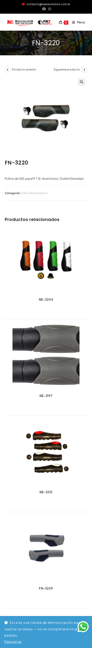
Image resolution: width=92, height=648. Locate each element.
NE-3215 (46, 492)
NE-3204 (46, 299)
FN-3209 (46, 588)
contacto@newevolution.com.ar (47, 4)
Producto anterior (24, 69)
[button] (81, 82)
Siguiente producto (67, 69)
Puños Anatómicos (34, 193)
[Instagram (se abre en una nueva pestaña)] (49, 9)
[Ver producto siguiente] (84, 70)
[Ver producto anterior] (8, 70)
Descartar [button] (13, 641)
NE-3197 (46, 396)
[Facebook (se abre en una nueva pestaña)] (44, 9)
